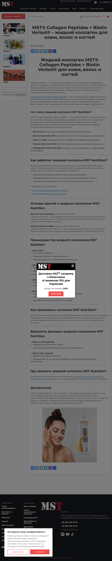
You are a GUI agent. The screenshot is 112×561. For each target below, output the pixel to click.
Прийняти (40, 552)
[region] (28, 542)
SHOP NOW (56, 294)
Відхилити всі (18, 552)
